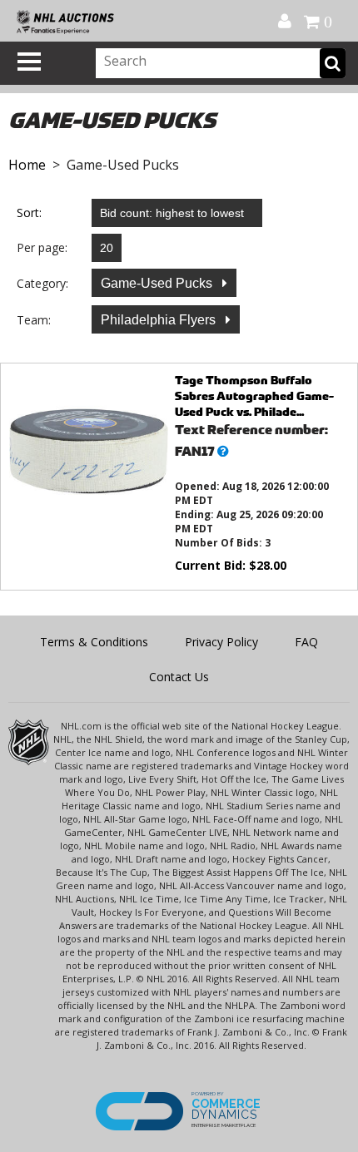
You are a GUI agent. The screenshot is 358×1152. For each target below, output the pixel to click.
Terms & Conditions (94, 642)
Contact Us (179, 677)
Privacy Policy (221, 642)
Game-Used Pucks (158, 283)
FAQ (306, 642)
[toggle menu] (29, 61)
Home (27, 165)
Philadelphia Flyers (160, 320)
